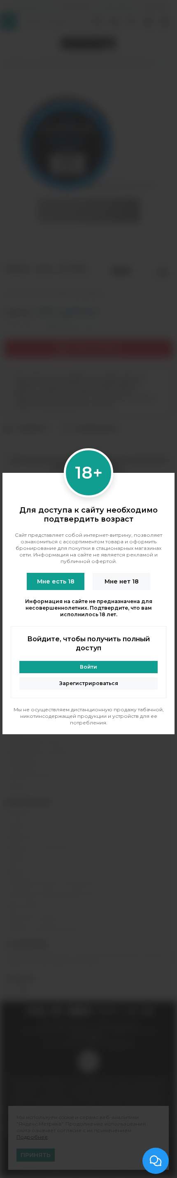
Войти (88, 667)
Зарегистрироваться (88, 683)
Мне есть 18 (56, 581)
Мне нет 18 (122, 581)
